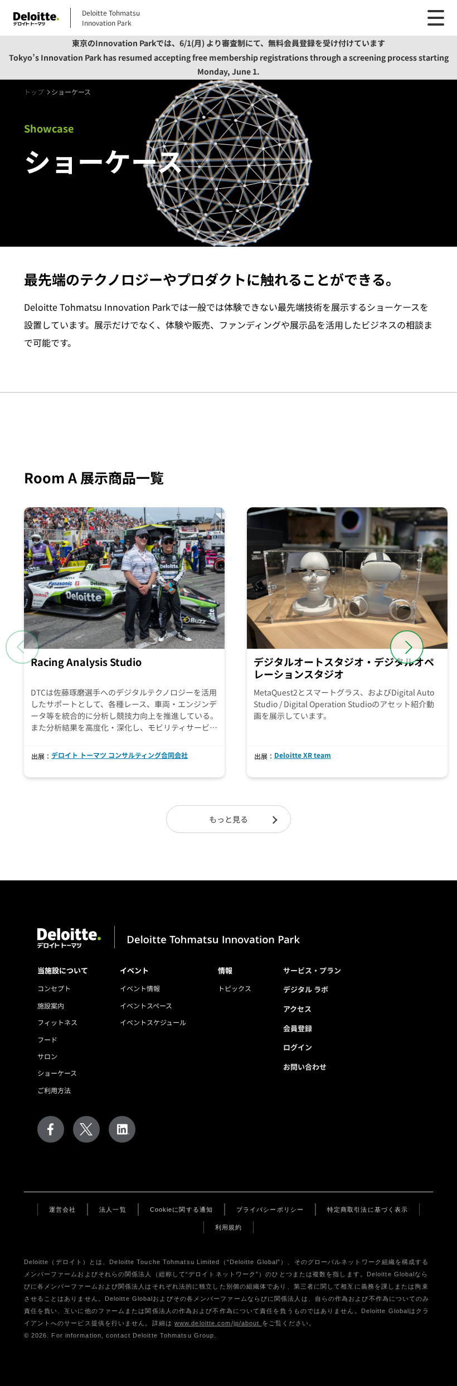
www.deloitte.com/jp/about (218, 1323)
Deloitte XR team (302, 755)
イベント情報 (140, 988)
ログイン (297, 1047)
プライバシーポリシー (270, 1209)
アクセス (297, 1008)
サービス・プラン (312, 970)
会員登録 (297, 1028)
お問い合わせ (305, 1066)
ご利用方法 (54, 1090)
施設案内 (50, 1005)
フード (47, 1039)
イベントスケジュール (153, 1022)
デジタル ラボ (305, 989)
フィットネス (57, 1022)
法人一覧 (112, 1209)
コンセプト (54, 988)
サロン (47, 1056)
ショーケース (57, 1073)
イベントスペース (146, 1005)
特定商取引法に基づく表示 (367, 1209)
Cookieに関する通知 (181, 1209)
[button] (407, 647)
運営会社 (62, 1209)
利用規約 (228, 1227)
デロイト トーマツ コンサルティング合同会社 (119, 755)
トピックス (234, 988)
